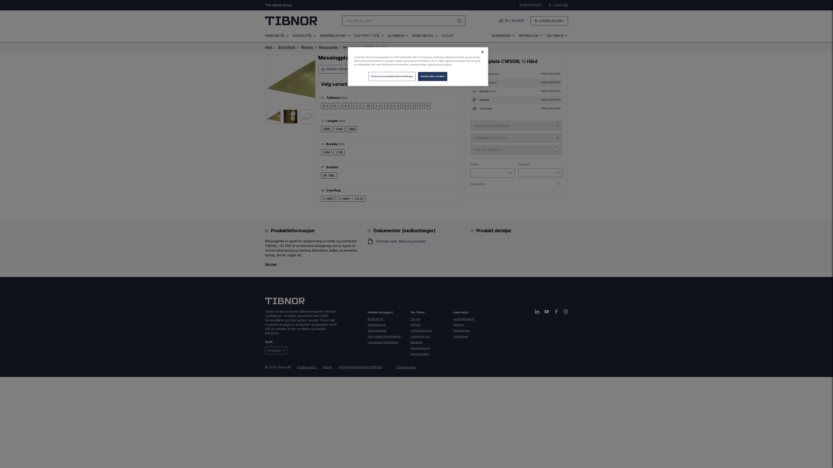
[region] (418, 66)
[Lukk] (482, 52)
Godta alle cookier (433, 76)
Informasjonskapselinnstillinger (392, 76)
